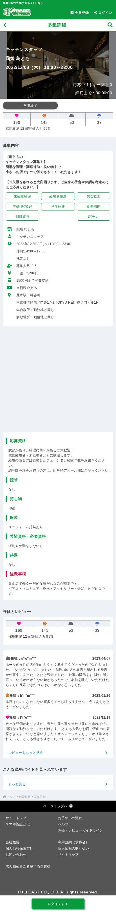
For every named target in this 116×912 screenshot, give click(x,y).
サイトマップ (68, 855)
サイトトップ (16, 818)
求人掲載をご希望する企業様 (28, 866)
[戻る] (5, 25)
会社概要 (12, 842)
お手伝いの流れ (70, 818)
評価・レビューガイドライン (80, 830)
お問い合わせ (16, 855)
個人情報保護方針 (19, 848)
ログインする (58, 904)
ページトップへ (55, 806)
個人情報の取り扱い (73, 848)
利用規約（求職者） (73, 842)
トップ (11, 796)
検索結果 (25, 796)
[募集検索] (110, 25)
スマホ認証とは (18, 824)
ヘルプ (63, 824)
